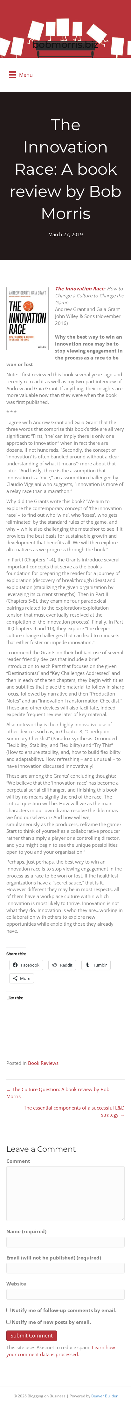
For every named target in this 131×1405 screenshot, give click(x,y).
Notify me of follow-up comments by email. (64, 1310)
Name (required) (26, 1231)
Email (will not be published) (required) (53, 1257)
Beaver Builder (104, 1396)
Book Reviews (43, 1063)
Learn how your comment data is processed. (60, 1350)
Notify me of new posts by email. (51, 1322)
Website (16, 1283)
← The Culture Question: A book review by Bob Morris (57, 1092)
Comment (18, 1161)
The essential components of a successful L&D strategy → (74, 1111)
